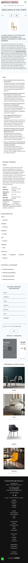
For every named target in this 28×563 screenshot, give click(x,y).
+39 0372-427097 (15, 487)
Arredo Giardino (14, 553)
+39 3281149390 (15, 489)
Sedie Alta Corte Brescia (8, 269)
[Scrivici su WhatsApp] (2, 559)
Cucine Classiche (14, 514)
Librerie (14, 523)
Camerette (14, 541)
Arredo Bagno (14, 530)
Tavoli (14, 516)
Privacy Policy (18, 326)
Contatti (14, 507)
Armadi (14, 539)
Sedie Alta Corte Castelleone (9, 272)
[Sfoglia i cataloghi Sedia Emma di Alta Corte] (16, 15)
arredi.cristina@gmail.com (15, 490)
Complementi (14, 548)
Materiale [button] (3, 230)
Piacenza (5, 258)
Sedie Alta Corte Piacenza (8, 279)
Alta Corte (5, 220)
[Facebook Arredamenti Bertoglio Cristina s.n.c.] (13, 495)
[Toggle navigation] (25, 2)
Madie (14, 526)
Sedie (18, 5)
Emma (22, 5)
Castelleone (13, 254)
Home (5, 5)
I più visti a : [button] (4, 251)
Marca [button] (3, 216)
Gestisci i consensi (18, 498)
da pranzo (5, 227)
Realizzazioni (14, 502)
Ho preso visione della (13, 326)
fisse (4, 247)
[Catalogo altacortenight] (10, 348)
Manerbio (21, 254)
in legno (5, 233)
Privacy (6, 498)
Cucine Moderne (14, 512)
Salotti (14, 528)
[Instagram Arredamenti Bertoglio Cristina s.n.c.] (15, 495)
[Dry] (3, 15)
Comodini (14, 537)
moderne (5, 240)
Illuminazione (14, 546)
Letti (14, 535)
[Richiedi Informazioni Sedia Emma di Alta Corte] (11, 15)
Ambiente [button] (3, 223)
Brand (14, 503)
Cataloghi (14, 505)
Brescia (4, 254)
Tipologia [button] (3, 244)
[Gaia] (25, 15)
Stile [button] (2, 237)
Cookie (11, 498)
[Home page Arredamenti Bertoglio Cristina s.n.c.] (14, 2)
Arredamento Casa (12, 5)
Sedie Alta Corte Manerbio (8, 276)
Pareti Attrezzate (14, 525)
